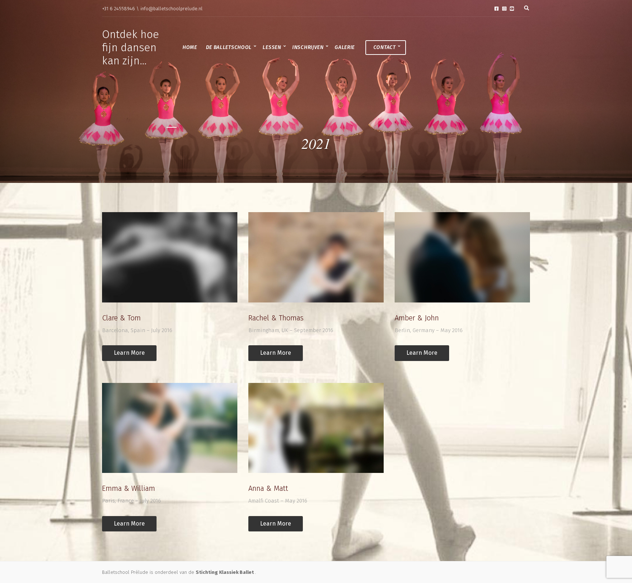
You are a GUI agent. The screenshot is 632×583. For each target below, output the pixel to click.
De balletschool (229, 47)
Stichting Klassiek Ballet (225, 572)
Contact (384, 47)
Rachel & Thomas (276, 317)
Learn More (129, 352)
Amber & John (417, 317)
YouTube (511, 8)
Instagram (504, 8)
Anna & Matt (268, 488)
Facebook (496, 8)
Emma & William (128, 488)
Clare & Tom (121, 317)
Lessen (272, 47)
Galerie (345, 47)
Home (190, 47)
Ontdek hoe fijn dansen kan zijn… (130, 47)
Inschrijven (308, 47)
